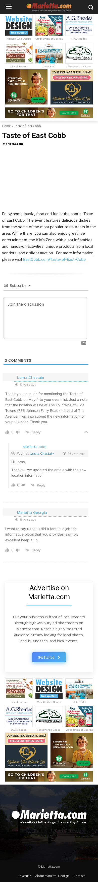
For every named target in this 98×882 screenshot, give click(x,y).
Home (6, 126)
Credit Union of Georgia (49, 38)
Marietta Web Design (19, 38)
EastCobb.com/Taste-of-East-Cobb (54, 259)
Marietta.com (13, 144)
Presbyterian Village (79, 66)
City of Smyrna (19, 66)
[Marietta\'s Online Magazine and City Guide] (49, 815)
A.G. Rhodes (79, 38)
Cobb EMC (49, 66)
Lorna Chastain (42, 453)
